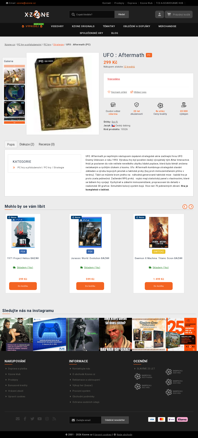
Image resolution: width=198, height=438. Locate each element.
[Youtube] (39, 419)
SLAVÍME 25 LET (146, 368)
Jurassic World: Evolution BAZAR (90, 258)
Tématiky (109, 26)
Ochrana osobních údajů (86, 402)
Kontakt (107, 3)
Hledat (121, 14)
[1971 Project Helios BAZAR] (23, 232)
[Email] (17, 419)
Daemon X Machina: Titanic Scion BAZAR (159, 258)
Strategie (59, 167)
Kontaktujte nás (81, 368)
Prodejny (119, 3)
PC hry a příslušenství (30, 167)
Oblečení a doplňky (136, 26)
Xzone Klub (146, 3)
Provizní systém (81, 391)
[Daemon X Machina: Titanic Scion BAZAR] (158, 232)
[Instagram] (47, 419)
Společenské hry (91, 33)
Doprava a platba (17, 368)
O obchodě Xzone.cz (84, 374)
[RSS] (54, 419)
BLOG (114, 33)
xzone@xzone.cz (22, 3)
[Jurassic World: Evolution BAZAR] (90, 232)
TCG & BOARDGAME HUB (169, 3)
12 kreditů (129, 66)
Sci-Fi (115, 122)
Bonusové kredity (18, 385)
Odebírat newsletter (115, 420)
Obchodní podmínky (84, 396)
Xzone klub (14, 374)
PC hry (47, 167)
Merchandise (167, 26)
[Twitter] (32, 419)
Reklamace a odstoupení (86, 380)
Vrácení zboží (15, 391)
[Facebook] (25, 419)
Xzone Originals (83, 26)
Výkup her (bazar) (83, 385)
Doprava (132, 3)
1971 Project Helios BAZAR (23, 258)
